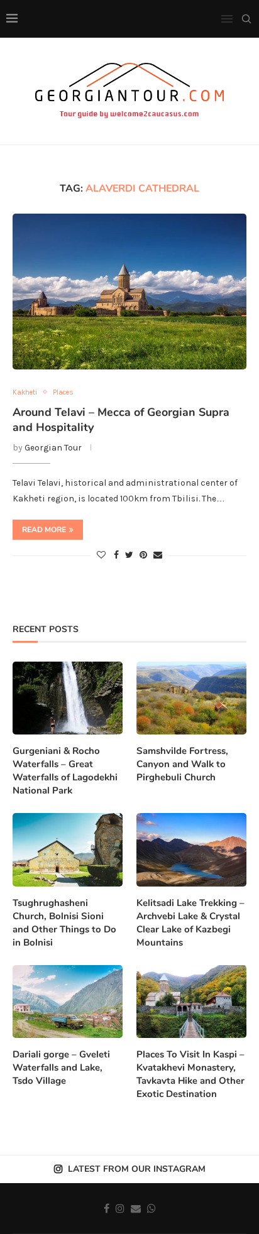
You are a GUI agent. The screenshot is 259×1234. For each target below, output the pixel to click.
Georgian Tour (53, 447)
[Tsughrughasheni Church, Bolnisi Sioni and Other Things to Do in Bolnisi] (68, 850)
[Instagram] (120, 1208)
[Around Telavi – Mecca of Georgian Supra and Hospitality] (129, 291)
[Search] (246, 19)
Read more (44, 530)
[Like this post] (101, 555)
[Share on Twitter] (129, 555)
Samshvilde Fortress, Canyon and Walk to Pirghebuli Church (182, 764)
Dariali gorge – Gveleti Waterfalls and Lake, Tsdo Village (61, 1067)
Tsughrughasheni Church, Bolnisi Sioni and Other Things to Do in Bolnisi (64, 923)
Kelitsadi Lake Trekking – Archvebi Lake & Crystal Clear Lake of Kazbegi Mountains (190, 923)
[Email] (136, 1208)
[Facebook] (106, 1208)
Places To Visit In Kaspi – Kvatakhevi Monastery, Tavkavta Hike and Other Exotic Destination (190, 1074)
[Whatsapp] (151, 1208)
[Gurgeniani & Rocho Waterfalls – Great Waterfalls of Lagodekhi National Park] (68, 698)
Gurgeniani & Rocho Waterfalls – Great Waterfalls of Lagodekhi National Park (65, 771)
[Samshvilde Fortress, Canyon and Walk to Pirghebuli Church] (191, 698)
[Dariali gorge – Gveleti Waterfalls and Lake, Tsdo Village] (68, 1002)
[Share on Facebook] (116, 555)
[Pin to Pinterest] (143, 555)
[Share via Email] (157, 555)
